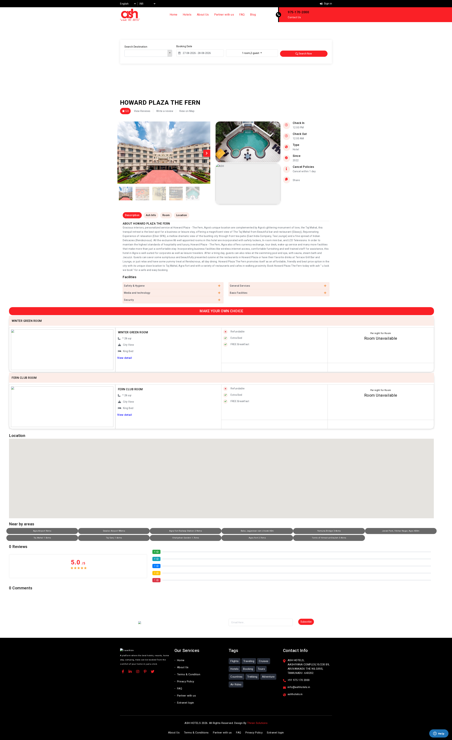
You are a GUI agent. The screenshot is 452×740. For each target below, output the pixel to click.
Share (296, 180)
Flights (234, 661)
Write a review (164, 111)
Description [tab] (132, 215)
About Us (203, 14)
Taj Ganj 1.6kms (114, 538)
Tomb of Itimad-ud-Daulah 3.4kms (329, 538)
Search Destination (135, 46)
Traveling (248, 661)
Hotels (187, 14)
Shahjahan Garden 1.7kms (185, 538)
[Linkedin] (130, 672)
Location (181, 215)
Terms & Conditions (196, 732)
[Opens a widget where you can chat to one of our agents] (438, 733)
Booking (248, 669)
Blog (253, 14)
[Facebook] (123, 672)
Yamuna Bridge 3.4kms (329, 531)
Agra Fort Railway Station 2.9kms (185, 531)
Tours (261, 669)
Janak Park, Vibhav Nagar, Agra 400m (401, 531)
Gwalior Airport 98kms (114, 531)
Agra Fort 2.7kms (257, 538)
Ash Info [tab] (151, 215)
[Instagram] (137, 672)
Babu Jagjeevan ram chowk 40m (257, 531)
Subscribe (306, 621)
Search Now (305, 53)
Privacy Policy (185, 681)
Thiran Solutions (257, 723)
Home (173, 14)
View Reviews (142, 111)
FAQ (242, 14)
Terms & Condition (188, 674)
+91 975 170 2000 (299, 680)
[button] (206, 153)
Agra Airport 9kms (42, 531)
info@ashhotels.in (299, 687)
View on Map (187, 111)
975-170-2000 (298, 12)
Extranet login (185, 702)
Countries (236, 676)
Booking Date (184, 46)
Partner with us (224, 14)
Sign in (327, 3)
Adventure (268, 676)
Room (166, 215)
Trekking (252, 676)
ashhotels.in (295, 694)
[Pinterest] (145, 672)
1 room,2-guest (251, 53)
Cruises (263, 661)
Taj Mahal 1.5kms (42, 538)
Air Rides (236, 684)
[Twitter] (152, 672)
